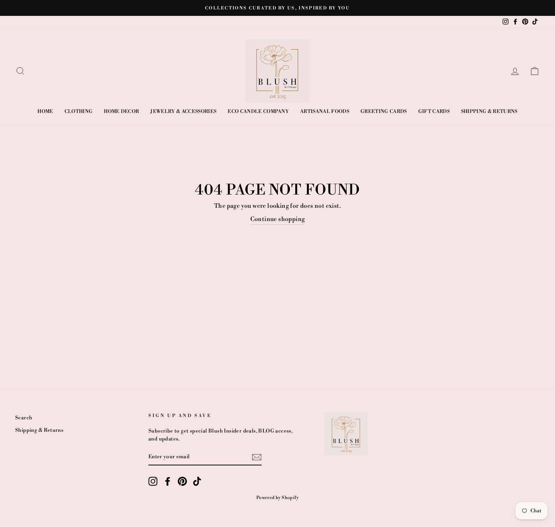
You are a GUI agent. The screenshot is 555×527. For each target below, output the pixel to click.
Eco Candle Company (258, 111)
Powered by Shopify (277, 498)
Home (45, 111)
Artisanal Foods (324, 111)
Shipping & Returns (489, 111)
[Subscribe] (257, 457)
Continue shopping (277, 219)
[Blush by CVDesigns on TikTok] (197, 481)
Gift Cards (434, 111)
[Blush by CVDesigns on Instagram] (152, 481)
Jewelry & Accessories (183, 111)
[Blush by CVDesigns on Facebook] (167, 481)
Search (23, 417)
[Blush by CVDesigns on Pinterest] (182, 481)
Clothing (79, 111)
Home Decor (121, 111)
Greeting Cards (384, 111)
